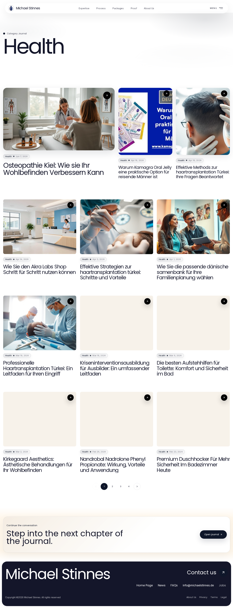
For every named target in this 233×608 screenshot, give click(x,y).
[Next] (137, 486)
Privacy (203, 597)
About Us (191, 597)
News (161, 585)
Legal (224, 597)
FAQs (174, 585)
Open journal (211, 534)
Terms (214, 597)
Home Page (144, 585)
